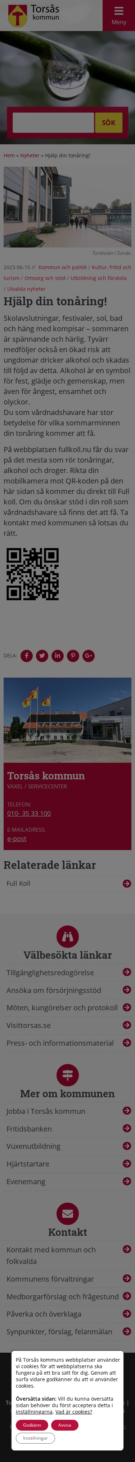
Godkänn (32, 1425)
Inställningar (35, 1438)
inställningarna (34, 1412)
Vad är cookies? (73, 1412)
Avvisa (64, 1425)
